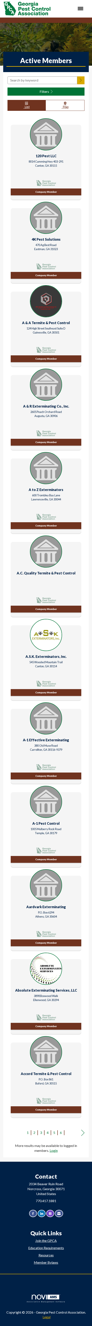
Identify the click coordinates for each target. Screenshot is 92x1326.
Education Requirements (46, 1248)
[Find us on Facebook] (33, 1213)
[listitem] (46, 158)
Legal (46, 1317)
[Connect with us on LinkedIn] (42, 1213)
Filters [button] (45, 91)
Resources (46, 1255)
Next (83, 1133)
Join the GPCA (46, 1240)
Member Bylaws (46, 1262)
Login (54, 1150)
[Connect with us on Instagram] (50, 1213)
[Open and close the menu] (69, 8)
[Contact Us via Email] (59, 1213)
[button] (81, 80)
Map (65, 107)
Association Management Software (46, 1301)
